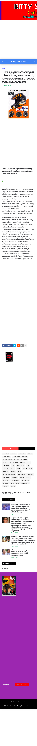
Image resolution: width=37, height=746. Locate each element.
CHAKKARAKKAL (7, 459)
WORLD (13, 486)
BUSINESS (24, 457)
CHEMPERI (24, 459)
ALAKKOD (13, 454)
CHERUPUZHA (14, 462)
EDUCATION (6, 465)
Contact (12, 706)
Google (18, 468)
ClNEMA (22, 462)
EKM (13, 465)
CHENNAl (5, 462)
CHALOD (16, 459)
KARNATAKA (6, 477)
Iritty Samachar (18, 61)
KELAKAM (14, 477)
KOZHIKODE (6, 480)
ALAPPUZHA (22, 454)
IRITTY (20, 471)
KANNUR (30, 474)
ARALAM (30, 454)
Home (3, 68)
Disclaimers (30, 706)
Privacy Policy (20, 706)
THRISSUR (5, 486)
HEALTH (25, 468)
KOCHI (28, 477)
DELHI (28, 462)
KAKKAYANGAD (22, 474)
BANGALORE (16, 457)
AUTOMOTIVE (6, 457)
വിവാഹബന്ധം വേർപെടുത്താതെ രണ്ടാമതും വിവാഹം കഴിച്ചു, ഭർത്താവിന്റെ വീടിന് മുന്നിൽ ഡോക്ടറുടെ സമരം (21, 552)
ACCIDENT (6, 454)
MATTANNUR (25, 480)
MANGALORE (15, 480)
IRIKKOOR (6, 471)
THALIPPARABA (25, 483)
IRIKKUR (13, 471)
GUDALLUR (6, 468)
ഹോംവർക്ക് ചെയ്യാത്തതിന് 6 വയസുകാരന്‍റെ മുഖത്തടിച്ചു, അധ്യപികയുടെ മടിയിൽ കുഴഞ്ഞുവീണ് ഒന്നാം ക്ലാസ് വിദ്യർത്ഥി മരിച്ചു (20, 508)
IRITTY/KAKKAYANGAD (9, 474)
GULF (12, 468)
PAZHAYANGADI (14, 483)
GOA (28, 465)
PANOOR (5, 483)
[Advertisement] (18, 40)
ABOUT (6, 706)
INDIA (30, 468)
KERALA (22, 477)
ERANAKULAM (20, 465)
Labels (10, 449)
